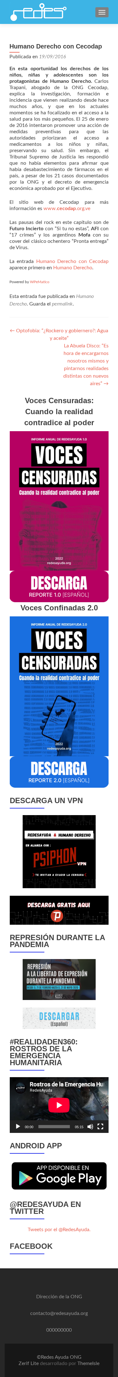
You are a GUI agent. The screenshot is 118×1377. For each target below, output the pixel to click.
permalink (62, 303)
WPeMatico (39, 282)
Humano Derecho (72, 267)
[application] (59, 1105)
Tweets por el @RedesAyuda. (59, 1229)
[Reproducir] (18, 1126)
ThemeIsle (88, 1363)
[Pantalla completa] (100, 1126)
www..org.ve (66, 208)
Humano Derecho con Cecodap (72, 261)
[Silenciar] (90, 1126)
